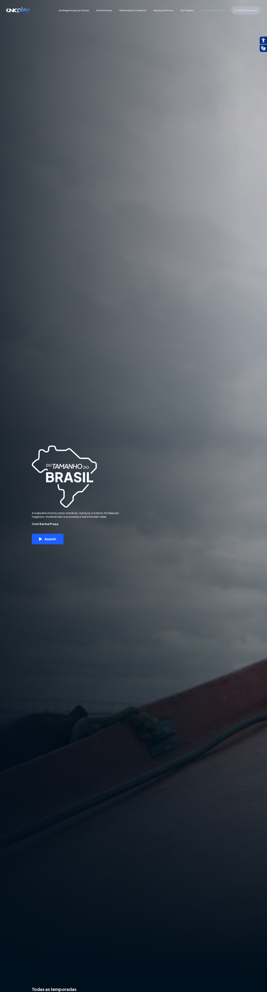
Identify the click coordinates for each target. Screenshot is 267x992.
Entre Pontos (104, 10)
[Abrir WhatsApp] (257, 982)
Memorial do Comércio (132, 10)
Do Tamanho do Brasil (213, 10)
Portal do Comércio (246, 10)
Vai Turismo (187, 10)
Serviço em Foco (163, 10)
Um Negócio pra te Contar (73, 10)
